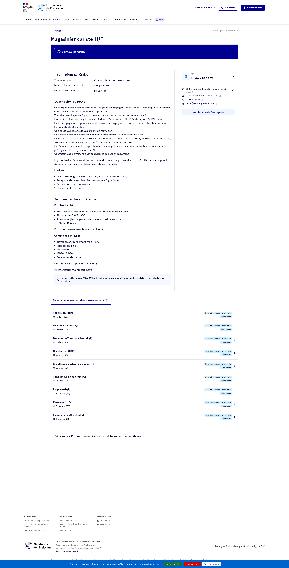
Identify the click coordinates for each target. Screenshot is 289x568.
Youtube (103, 524)
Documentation (67, 520)
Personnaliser (211, 564)
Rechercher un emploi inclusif (43, 19)
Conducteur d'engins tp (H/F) (70, 376)
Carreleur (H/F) (62, 402)
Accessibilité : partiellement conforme (40, 560)
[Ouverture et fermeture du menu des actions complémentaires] (230, 51)
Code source (65, 560)
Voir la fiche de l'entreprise (208, 112)
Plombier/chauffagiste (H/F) (69, 415)
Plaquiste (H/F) (61, 389)
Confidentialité (170, 560)
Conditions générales (152, 560)
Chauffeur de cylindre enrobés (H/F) (74, 364)
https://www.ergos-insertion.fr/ (202, 103)
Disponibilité (65, 530)
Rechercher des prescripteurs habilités (87, 19)
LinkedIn (103, 520)
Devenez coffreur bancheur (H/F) (72, 338)
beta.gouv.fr (221, 546)
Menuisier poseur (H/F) (66, 325)
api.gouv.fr (257, 546)
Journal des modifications (34, 530)
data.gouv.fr (239, 546)
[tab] (81, 300)
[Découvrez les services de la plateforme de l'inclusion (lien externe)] (37, 545)
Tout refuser (192, 564)
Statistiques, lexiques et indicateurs (195, 560)
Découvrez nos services (66, 551)
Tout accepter (172, 564)
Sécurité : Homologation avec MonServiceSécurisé (98, 560)
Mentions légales (133, 560)
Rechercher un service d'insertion (139, 19)
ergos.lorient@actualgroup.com (202, 95)
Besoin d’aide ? (203, 7)
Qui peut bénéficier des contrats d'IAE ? (74, 525)
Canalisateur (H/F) (63, 312)
